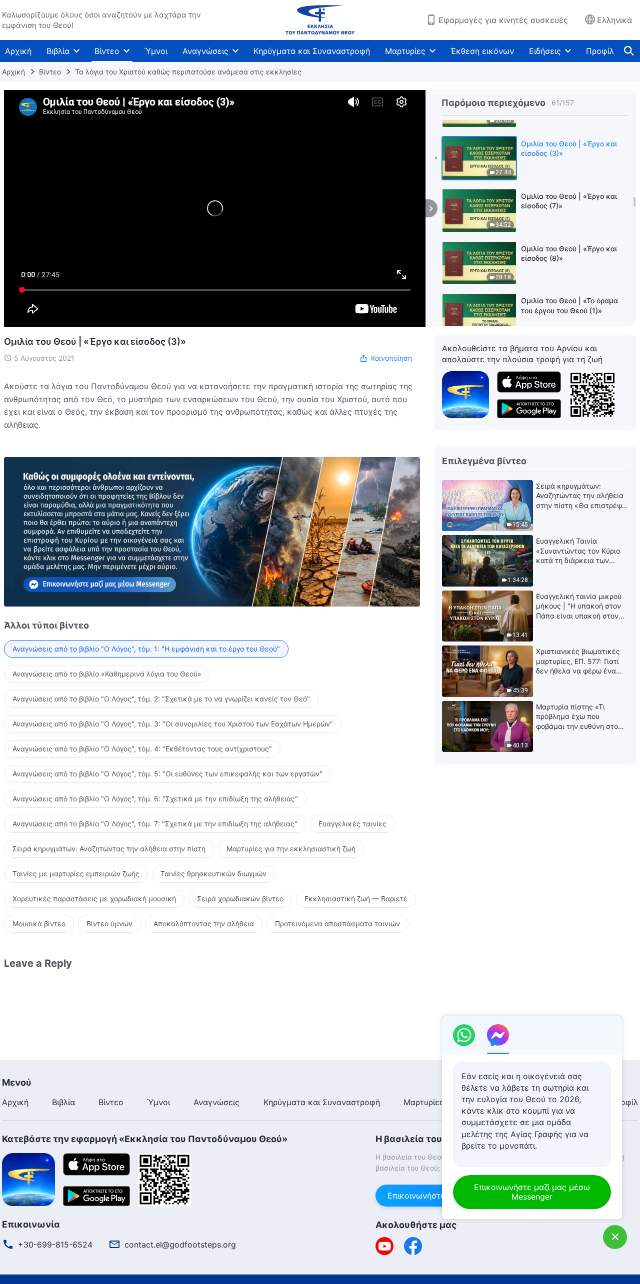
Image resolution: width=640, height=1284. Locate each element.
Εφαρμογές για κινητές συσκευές (503, 20)
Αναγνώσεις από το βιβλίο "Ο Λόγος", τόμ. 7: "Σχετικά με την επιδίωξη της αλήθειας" (155, 823)
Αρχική (18, 51)
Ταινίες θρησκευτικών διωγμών (213, 873)
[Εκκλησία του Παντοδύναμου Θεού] (320, 20)
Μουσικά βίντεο (39, 923)
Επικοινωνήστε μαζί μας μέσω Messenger (532, 1192)
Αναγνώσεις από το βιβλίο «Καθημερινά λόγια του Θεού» (107, 673)
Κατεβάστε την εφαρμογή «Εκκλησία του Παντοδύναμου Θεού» (145, 1139)
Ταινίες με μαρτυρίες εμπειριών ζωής (76, 873)
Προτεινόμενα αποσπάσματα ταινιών (337, 923)
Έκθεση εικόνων (482, 51)
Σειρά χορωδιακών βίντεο (240, 898)
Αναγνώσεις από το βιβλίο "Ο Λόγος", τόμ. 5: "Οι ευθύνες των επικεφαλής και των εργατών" (167, 773)
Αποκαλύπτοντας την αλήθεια (204, 923)
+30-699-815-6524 (55, 1245)
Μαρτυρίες (405, 51)
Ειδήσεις (545, 51)
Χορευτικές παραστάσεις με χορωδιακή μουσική (94, 898)
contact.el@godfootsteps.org (180, 1245)
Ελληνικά (614, 20)
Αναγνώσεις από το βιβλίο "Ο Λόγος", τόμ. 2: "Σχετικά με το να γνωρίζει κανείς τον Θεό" (161, 698)
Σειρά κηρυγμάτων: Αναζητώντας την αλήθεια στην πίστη (109, 848)
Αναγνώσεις (205, 51)
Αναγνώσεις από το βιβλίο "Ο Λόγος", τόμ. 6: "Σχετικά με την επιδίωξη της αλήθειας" (155, 798)
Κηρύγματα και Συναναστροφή (312, 51)
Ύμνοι (156, 51)
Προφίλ (600, 51)
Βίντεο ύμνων (109, 923)
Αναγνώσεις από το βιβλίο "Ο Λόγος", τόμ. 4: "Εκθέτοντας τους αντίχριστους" (142, 748)
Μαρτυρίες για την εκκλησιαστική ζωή (291, 848)
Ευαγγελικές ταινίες (352, 823)
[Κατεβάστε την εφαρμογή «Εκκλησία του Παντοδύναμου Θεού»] (465, 394)
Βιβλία (58, 51)
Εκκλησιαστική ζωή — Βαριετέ (356, 898)
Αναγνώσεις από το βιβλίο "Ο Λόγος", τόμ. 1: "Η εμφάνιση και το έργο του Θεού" (146, 648)
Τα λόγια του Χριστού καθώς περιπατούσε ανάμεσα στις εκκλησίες (188, 71)
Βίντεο (107, 51)
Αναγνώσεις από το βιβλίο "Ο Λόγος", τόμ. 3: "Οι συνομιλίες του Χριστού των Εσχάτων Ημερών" (172, 723)
